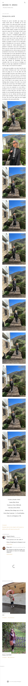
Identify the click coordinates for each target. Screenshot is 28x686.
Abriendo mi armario (9, 5)
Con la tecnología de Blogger (15, 681)
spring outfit (17, 529)
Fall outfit (7, 655)
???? (3, 615)
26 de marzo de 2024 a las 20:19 (13, 537)
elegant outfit (16, 527)
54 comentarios (11, 617)
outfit (9, 529)
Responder (9, 544)
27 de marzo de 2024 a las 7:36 (18, 547)
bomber (11, 527)
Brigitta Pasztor (11, 536)
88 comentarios (11, 657)
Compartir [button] (4, 525)
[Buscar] (25, 2)
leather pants (5, 529)
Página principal (8, 7)
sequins (12, 529)
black (8, 527)
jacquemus (21, 527)
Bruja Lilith (9, 547)
